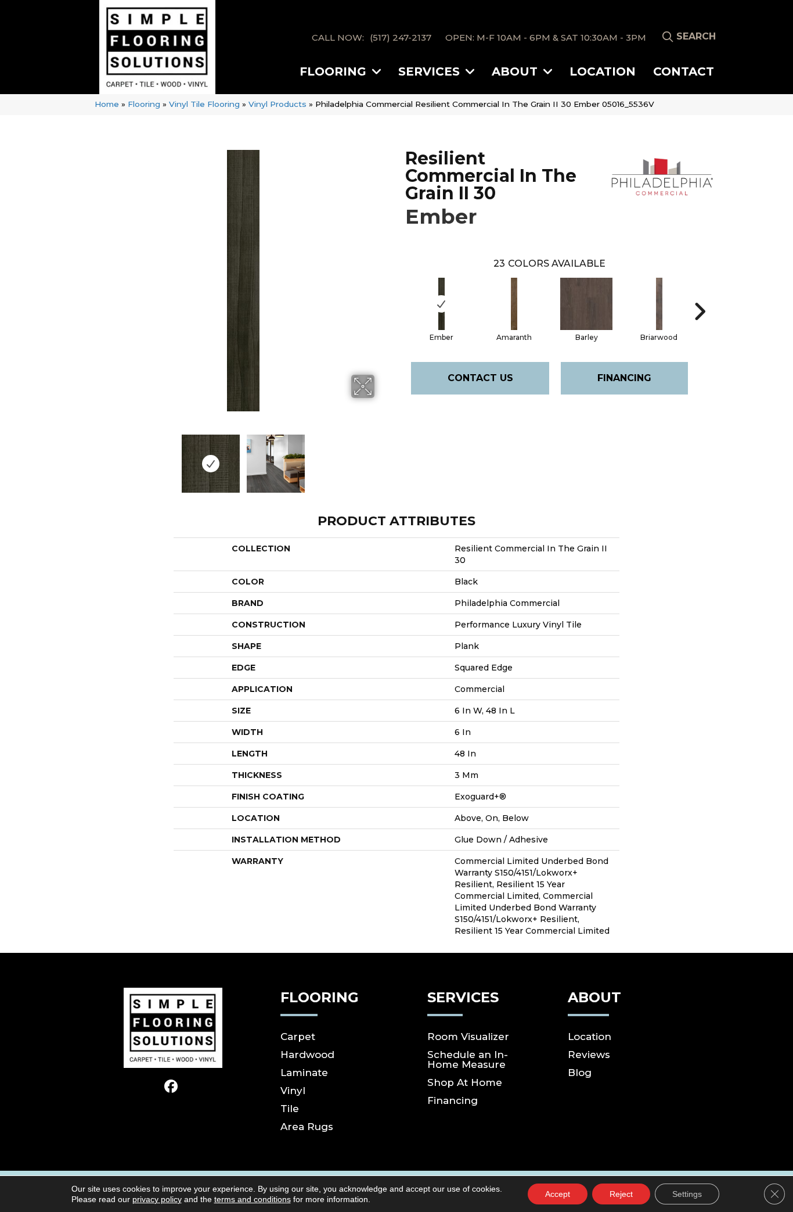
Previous (105, 458)
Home (107, 104)
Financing (624, 377)
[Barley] (586, 304)
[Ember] (441, 304)
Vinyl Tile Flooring (204, 104)
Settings (687, 1194)
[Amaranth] (514, 304)
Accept (557, 1194)
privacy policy (157, 1199)
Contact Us (480, 377)
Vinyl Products (277, 104)
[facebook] (171, 1087)
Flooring (144, 104)
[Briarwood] (659, 304)
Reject (621, 1194)
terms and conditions (252, 1199)
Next (382, 458)
